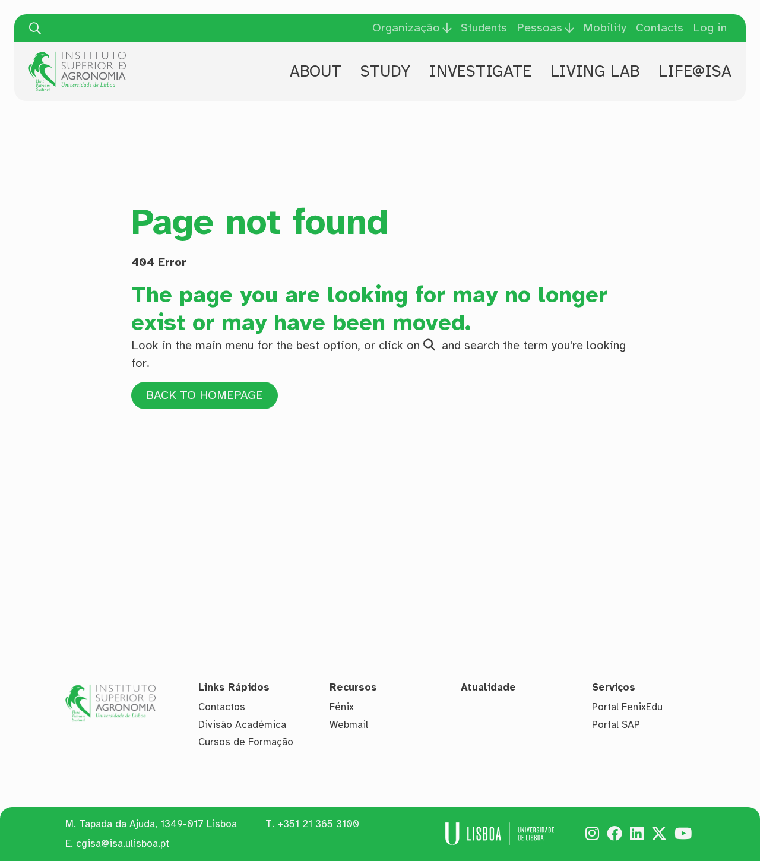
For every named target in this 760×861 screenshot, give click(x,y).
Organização (406, 28)
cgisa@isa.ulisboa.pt (122, 843)
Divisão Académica (242, 724)
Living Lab (594, 71)
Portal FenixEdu (627, 707)
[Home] (77, 56)
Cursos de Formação (245, 742)
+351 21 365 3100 (318, 824)
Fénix (342, 707)
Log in (710, 27)
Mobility (604, 27)
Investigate (480, 71)
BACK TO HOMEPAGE (204, 395)
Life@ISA (695, 71)
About (315, 71)
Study (385, 71)
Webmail (349, 724)
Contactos (221, 707)
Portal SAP (616, 724)
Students (484, 27)
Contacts (659, 27)
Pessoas (539, 28)
